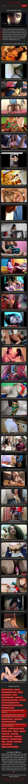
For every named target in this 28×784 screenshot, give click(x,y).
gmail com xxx (19, 697)
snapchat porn (17, 736)
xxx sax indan (14, 733)
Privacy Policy (18, 778)
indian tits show (18, 719)
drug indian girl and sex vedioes (10, 700)
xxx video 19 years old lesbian (16, 728)
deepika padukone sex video (9, 692)
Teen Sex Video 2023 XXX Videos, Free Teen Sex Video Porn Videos (13, 725)
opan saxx (22, 731)
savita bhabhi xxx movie (8, 707)
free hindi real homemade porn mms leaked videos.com (13, 711)
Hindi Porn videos (15, 780)
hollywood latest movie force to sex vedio (12, 705)
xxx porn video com (7, 744)
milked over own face (7, 736)
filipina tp (15, 731)
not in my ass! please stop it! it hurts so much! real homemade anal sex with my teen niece (13, 715)
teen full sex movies (7, 731)
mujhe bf (20, 692)
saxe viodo (10, 741)
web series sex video (7, 719)
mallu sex (4, 728)
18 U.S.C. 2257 (10, 778)
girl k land (17, 689)
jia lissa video (17, 741)
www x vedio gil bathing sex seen (10, 702)
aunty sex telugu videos (8, 697)
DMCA (3, 778)
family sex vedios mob (7, 689)
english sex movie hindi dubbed (10, 746)
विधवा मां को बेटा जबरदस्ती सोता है (9, 721)
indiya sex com (5, 733)
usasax (3, 741)
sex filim (15, 694)
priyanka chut (5, 739)
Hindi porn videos (14, 3)
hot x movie (22, 700)
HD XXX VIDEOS (14, 773)
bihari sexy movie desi (16, 739)
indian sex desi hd (6, 694)
